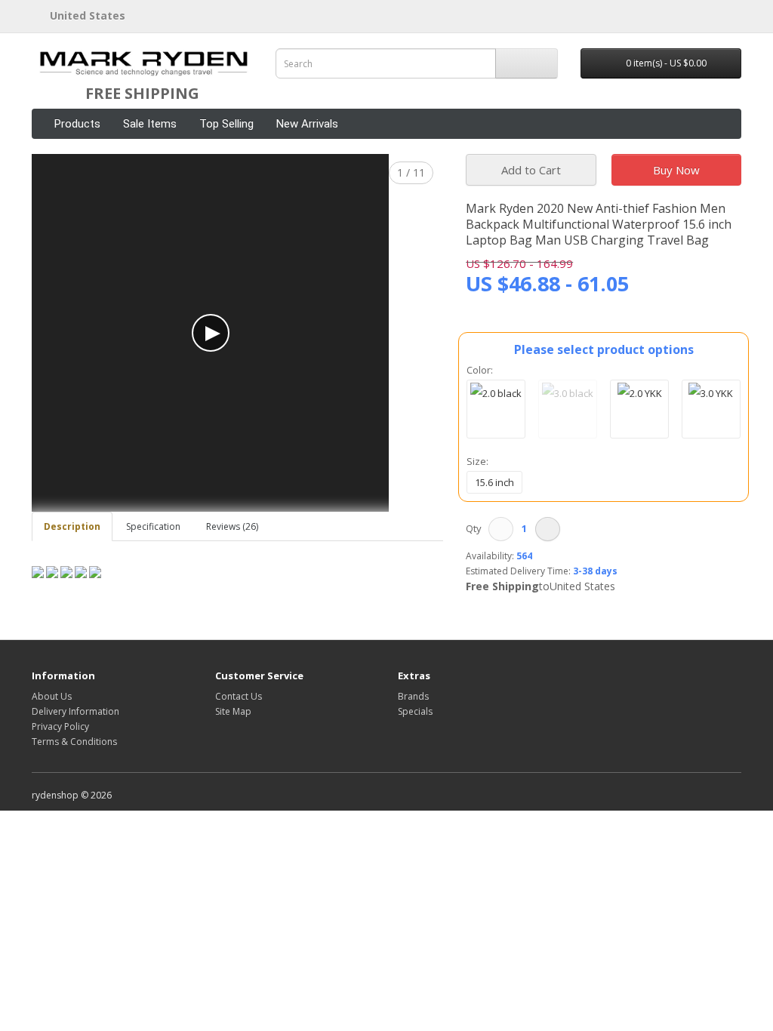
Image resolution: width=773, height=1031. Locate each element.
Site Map (233, 711)
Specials (415, 711)
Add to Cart (531, 169)
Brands (413, 696)
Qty (476, 528)
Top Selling (226, 124)
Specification (153, 526)
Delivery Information (75, 711)
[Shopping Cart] (711, 14)
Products (77, 124)
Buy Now (676, 169)
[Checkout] (729, 14)
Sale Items (150, 124)
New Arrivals (307, 124)
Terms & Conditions (74, 741)
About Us (52, 696)
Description (72, 526)
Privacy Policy (60, 726)
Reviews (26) (232, 526)
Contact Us (238, 696)
